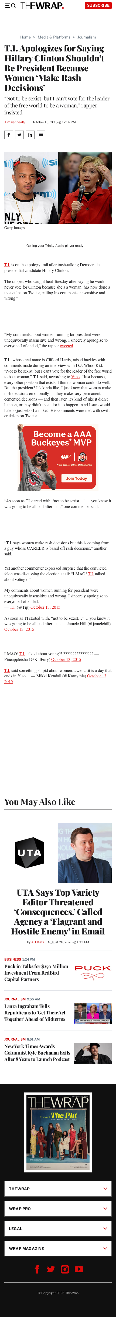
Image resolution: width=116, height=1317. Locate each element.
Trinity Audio (54, 246)
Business (12, 959)
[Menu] (10, 5)
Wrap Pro (20, 1208)
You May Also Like (39, 801)
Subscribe (98, 5)
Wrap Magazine (26, 1248)
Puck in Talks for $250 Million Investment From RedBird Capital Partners (36, 972)
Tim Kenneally (14, 122)
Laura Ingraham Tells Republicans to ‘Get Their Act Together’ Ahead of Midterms (34, 1012)
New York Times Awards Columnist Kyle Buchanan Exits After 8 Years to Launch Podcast (37, 1052)
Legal (15, 1228)
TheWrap (19, 1188)
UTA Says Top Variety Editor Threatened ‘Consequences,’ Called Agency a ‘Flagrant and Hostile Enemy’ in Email (58, 911)
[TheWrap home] (42, 5)
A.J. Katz (37, 942)
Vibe (75, 376)
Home (25, 37)
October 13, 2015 (45, 607)
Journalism (86, 37)
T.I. (7, 264)
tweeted (66, 345)
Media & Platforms (54, 37)
